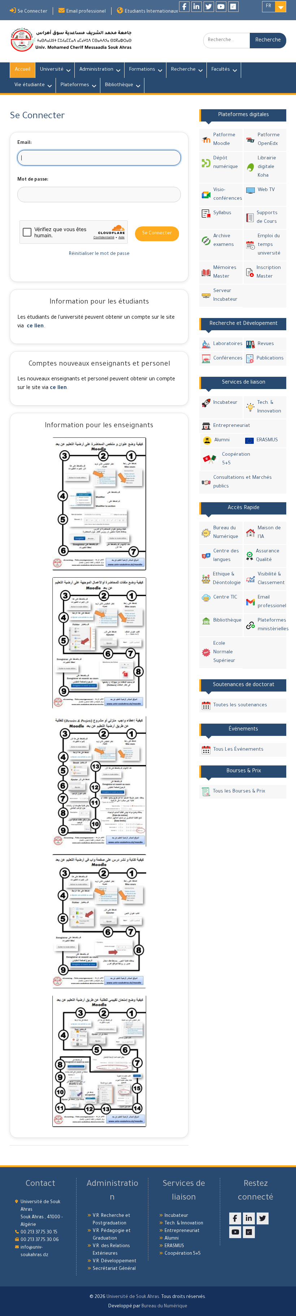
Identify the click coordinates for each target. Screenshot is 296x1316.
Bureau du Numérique (225, 533)
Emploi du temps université (269, 245)
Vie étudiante (29, 85)
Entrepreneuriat (231, 426)
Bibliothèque (119, 85)
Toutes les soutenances (240, 705)
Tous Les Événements (238, 749)
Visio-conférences (226, 194)
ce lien (35, 327)
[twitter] (209, 6)
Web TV (266, 190)
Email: (24, 143)
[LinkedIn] (196, 6)
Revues (266, 344)
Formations (142, 69)
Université (52, 69)
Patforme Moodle (224, 140)
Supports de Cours (267, 218)
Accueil (22, 69)
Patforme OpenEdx (269, 140)
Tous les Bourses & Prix (239, 791)
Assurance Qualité (267, 556)
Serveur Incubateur (225, 295)
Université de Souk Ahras (132, 1297)
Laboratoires (226, 344)
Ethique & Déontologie (226, 579)
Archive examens (223, 241)
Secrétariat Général (114, 1269)
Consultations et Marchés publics (242, 482)
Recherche (183, 69)
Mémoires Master (224, 272)
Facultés (221, 69)
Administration (96, 69)
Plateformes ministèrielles (270, 625)
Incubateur (225, 403)
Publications (270, 358)
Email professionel (86, 11)
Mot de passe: (32, 179)
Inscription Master (269, 272)
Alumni (222, 440)
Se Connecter (32, 11)
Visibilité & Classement (270, 579)
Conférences (226, 358)
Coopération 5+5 (236, 459)
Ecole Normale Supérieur (224, 652)
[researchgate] (233, 6)
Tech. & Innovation (269, 407)
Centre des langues (226, 556)
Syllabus (222, 213)
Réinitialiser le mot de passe (99, 254)
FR (268, 6)
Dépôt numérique (225, 163)
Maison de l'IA (269, 533)
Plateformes (75, 85)
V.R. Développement (114, 1261)
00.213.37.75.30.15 (39, 1232)
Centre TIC (225, 597)
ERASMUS (267, 440)
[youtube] (221, 6)
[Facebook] (184, 6)
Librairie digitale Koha (267, 167)
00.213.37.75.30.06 (40, 1240)
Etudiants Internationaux (151, 11)
